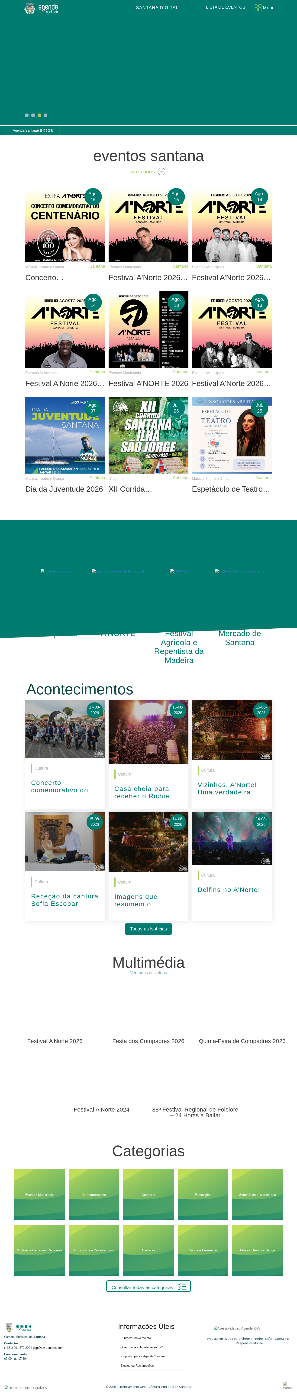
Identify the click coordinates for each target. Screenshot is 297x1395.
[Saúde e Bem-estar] (203, 1227)
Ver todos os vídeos (148, 972)
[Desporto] (149, 1171)
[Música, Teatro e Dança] (257, 1227)
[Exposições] (203, 1171)
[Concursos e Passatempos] (94, 1227)
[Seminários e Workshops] (257, 1171)
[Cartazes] (149, 1227)
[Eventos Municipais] (40, 1171)
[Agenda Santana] (42, 8)
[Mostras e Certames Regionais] (40, 1227)
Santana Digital (157, 7)
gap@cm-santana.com (48, 1347)
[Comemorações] (94, 1171)
